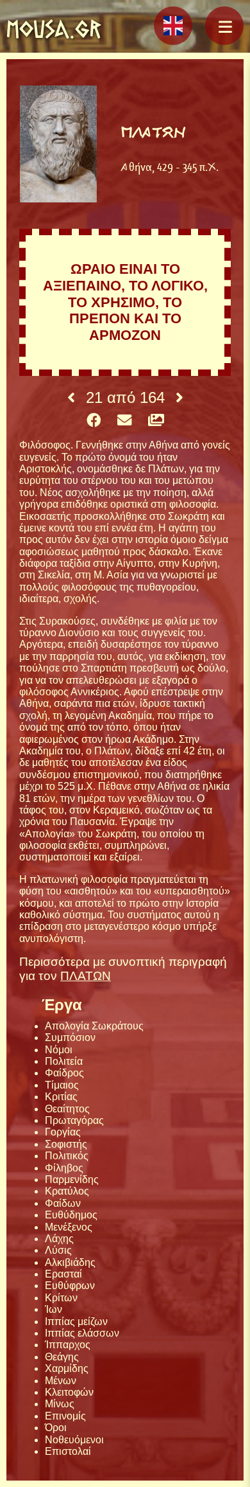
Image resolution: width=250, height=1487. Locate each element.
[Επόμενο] (179, 398)
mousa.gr (53, 29)
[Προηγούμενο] (71, 398)
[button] (224, 25)
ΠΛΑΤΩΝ (85, 976)
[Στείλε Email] (124, 421)
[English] (173, 25)
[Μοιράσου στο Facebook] (94, 421)
